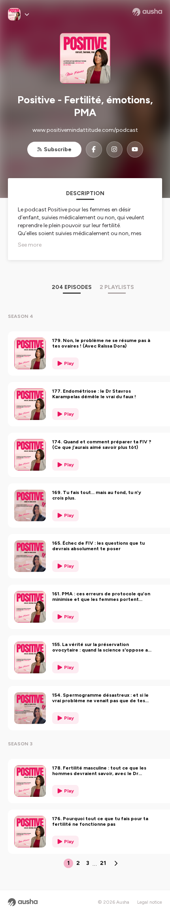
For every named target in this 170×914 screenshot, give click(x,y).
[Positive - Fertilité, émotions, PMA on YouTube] (135, 149)
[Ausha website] (147, 12)
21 (103, 863)
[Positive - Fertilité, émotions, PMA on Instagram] (114, 149)
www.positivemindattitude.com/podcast (85, 130)
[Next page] (116, 863)
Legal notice (149, 902)
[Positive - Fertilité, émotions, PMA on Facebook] (94, 149)
